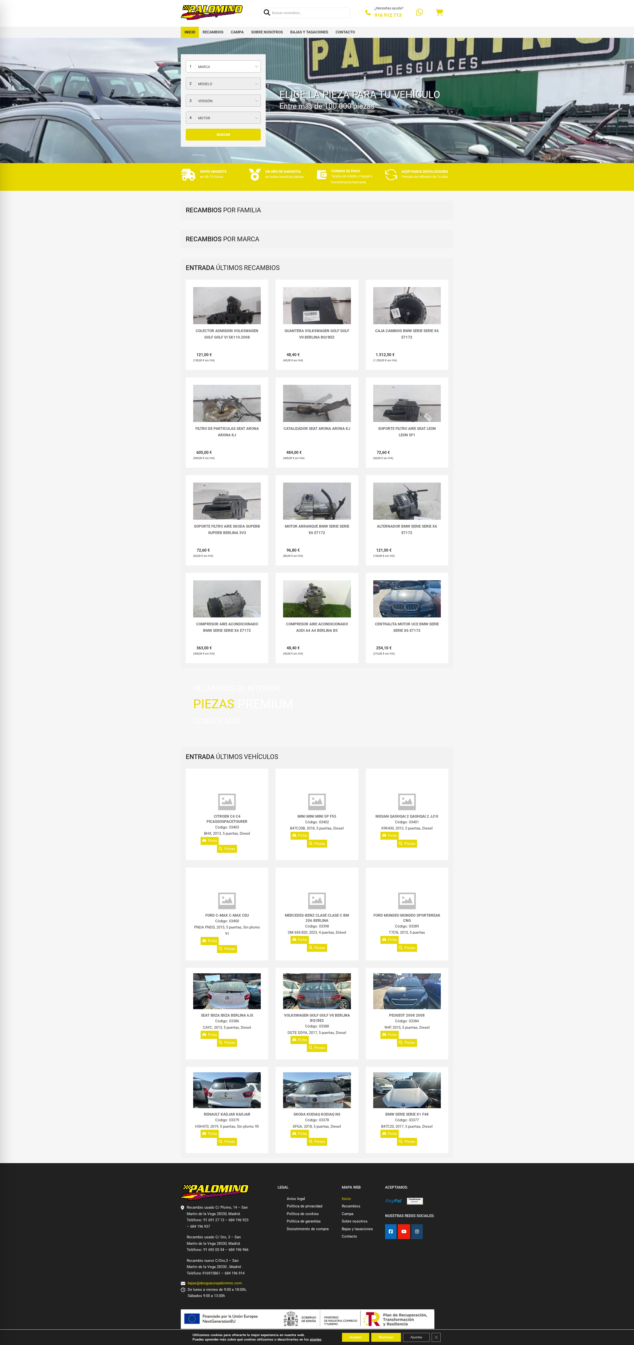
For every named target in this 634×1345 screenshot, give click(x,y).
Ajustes (416, 1337)
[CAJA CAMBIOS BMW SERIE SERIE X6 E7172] (407, 312)
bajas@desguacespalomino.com (215, 1283)
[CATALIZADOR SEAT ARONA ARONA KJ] (317, 410)
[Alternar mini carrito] (439, 12)
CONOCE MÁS (216, 721)
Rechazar (386, 1337)
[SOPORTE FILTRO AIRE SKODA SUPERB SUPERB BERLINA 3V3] (227, 508)
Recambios (213, 32)
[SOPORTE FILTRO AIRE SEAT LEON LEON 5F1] (407, 410)
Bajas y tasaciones (309, 32)
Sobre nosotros (267, 32)
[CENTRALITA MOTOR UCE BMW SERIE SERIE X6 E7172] (407, 605)
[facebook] (390, 1231)
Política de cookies (303, 1214)
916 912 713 (387, 15)
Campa (237, 32)
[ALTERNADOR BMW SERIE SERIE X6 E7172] (407, 508)
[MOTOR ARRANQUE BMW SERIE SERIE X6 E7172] (317, 508)
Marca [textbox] (204, 67)
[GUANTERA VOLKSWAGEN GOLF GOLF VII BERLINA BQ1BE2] (317, 312)
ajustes (315, 1339)
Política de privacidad (304, 1206)
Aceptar (355, 1337)
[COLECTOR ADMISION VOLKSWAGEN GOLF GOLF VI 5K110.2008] (227, 312)
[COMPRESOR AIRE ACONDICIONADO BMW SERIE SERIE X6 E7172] (227, 605)
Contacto (345, 32)
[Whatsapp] (419, 12)
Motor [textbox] (204, 118)
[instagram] (417, 1231)
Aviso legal (296, 1199)
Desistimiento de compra (308, 1229)
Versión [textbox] (205, 101)
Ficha (212, 841)
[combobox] (223, 66)
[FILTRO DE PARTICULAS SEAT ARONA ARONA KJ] (227, 410)
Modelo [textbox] (205, 84)
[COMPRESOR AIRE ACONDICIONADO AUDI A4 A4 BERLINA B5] (317, 599)
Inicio (190, 32)
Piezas (229, 849)
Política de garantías (304, 1221)
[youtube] (404, 1231)
